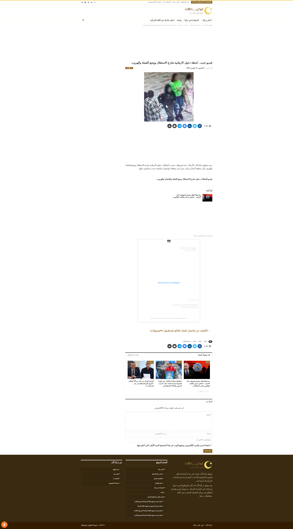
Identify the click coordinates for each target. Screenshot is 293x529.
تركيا (131, 68)
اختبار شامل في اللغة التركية (162, 20)
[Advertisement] (146, 44)
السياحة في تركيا (192, 20)
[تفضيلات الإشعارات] (4, 524)
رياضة (179, 20)
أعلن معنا (176, 2)
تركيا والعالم (158, 483)
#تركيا (205, 341)
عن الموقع (185, 2)
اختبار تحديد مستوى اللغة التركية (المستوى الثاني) (148, 515)
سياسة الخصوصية (155, 2)
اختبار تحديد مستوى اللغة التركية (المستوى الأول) (148, 501)
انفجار (200, 341)
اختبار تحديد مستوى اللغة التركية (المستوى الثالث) (148, 511)
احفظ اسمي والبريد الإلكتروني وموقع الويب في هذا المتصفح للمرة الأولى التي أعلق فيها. (173, 446)
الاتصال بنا (167, 2)
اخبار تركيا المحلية (157, 474)
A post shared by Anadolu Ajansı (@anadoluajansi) (169, 318)
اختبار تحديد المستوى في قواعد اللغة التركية (149, 506)
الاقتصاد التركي (158, 478)
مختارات (150, 362)
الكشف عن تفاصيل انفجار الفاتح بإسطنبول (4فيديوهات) (179, 331)
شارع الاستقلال (186, 341)
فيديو (127, 68)
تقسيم (194, 341)
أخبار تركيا (207, 20)
